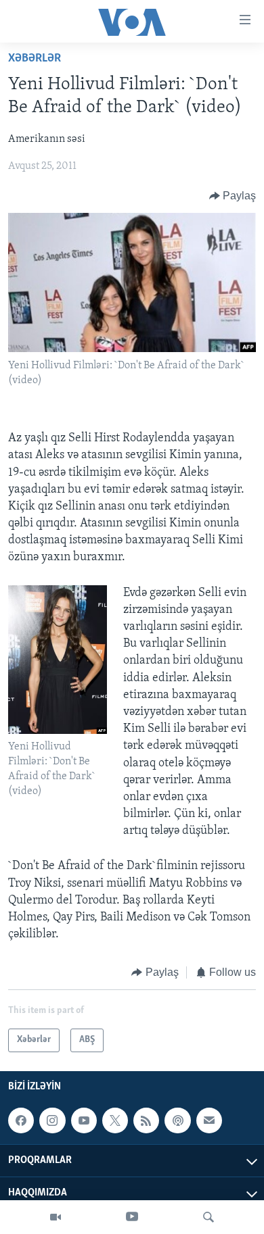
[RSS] (146, 1120)
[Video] (55, 1217)
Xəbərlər (34, 59)
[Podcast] (177, 1120)
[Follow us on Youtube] (84, 1120)
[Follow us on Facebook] (21, 1120)
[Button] (233, 196)
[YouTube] (132, 1217)
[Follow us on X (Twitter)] (115, 1120)
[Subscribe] (209, 1120)
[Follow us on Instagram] (52, 1120)
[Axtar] (208, 1217)
